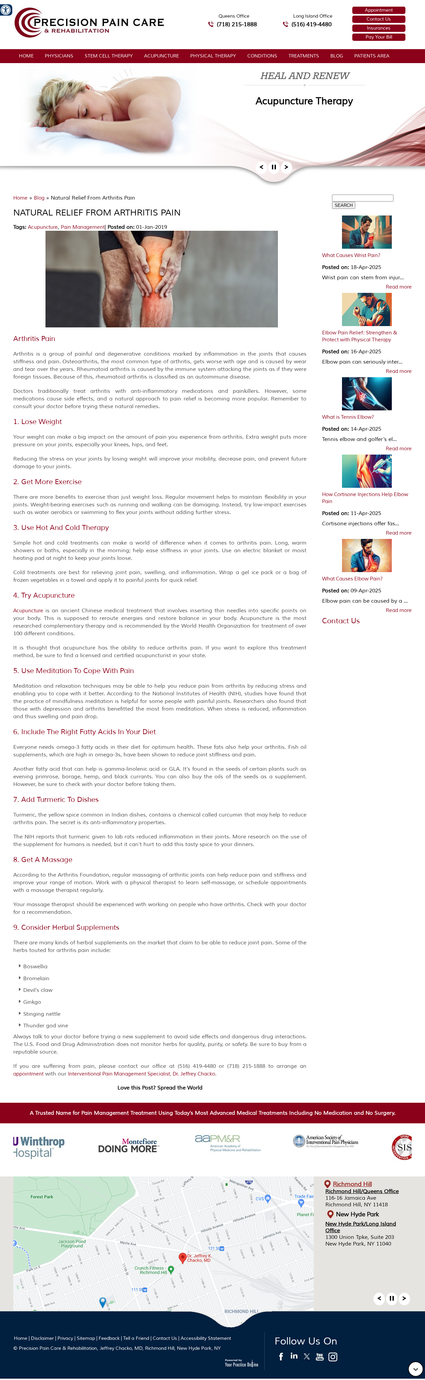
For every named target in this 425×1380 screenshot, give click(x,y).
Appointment (379, 10)
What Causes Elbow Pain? (352, 579)
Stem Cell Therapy (109, 56)
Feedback (109, 1338)
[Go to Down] (416, 1369)
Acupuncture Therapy (304, 101)
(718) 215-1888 (237, 24)
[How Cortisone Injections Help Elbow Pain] (367, 473)
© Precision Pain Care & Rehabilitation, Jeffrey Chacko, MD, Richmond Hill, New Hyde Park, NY (117, 1348)
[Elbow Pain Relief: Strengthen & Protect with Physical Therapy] (367, 311)
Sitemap (86, 1338)
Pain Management (83, 227)
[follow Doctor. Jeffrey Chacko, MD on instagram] (332, 1358)
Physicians (59, 56)
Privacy (65, 1338)
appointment (28, 1074)
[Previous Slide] (261, 169)
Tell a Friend (136, 1338)
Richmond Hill (352, 1184)
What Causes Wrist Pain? (351, 255)
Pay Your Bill (379, 37)
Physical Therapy (213, 56)
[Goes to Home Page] (89, 37)
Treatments (304, 56)
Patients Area (371, 56)
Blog (336, 56)
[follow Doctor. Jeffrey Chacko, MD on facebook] (281, 1358)
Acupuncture (161, 56)
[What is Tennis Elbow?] (367, 395)
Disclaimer (42, 1338)
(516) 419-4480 (312, 24)
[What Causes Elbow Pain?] (367, 557)
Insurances (378, 28)
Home (26, 56)
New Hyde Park (357, 1214)
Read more (399, 287)
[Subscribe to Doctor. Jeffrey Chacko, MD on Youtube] (319, 1358)
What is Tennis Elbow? (348, 417)
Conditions (262, 56)
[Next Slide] (287, 169)
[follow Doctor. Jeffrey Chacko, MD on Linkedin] (294, 1358)
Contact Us (379, 19)
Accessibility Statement (206, 1338)
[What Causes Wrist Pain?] (367, 234)
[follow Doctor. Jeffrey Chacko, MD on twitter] (306, 1358)
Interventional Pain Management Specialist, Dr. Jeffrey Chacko (141, 1074)
